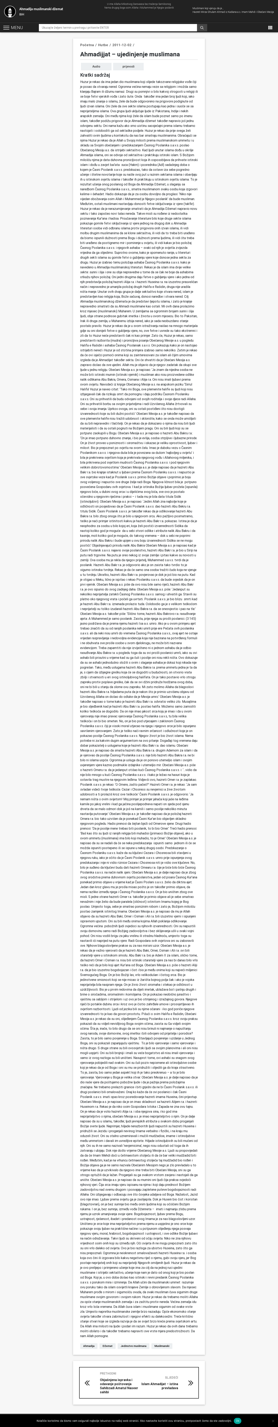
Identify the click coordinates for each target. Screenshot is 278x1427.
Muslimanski (161, 1346)
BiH (41, 12)
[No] (273, 1421)
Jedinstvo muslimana (133, 1346)
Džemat (108, 1346)
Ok (238, 1420)
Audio (96, 66)
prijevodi (129, 66)
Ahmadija (88, 1346)
